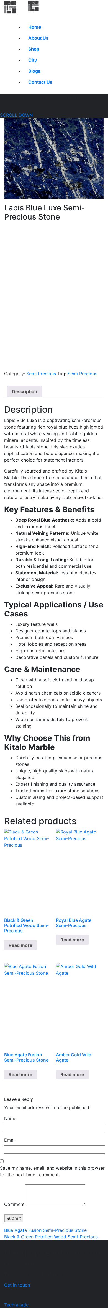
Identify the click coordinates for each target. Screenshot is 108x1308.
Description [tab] (24, 391)
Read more (20, 945)
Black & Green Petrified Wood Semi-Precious (51, 1237)
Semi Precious (41, 373)
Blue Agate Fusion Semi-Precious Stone (45, 1230)
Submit (13, 1218)
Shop (33, 49)
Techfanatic (16, 1304)
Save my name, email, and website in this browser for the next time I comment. (52, 1171)
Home (34, 27)
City (32, 60)
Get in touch (17, 1285)
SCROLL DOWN (16, 115)
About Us (38, 38)
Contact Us (40, 82)
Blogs (34, 71)
